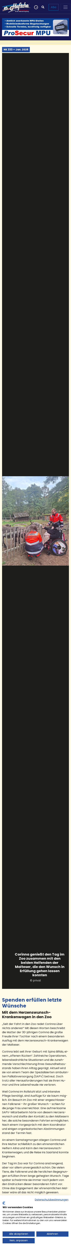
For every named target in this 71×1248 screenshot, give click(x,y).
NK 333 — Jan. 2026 (16, 49)
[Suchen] (43, 7)
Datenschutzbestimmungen (51, 1199)
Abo (53, 7)
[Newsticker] (35, 7)
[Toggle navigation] (65, 7)
